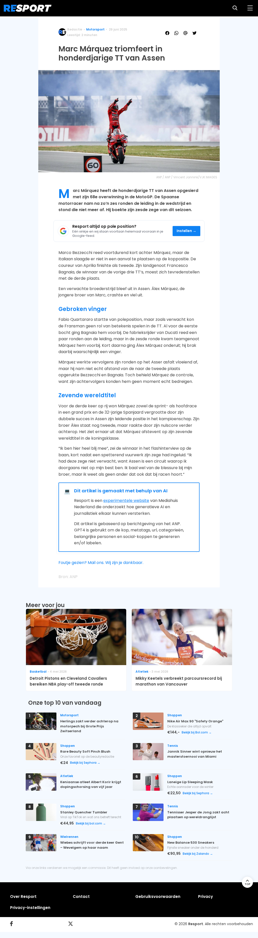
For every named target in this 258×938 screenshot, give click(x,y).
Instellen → (187, 231)
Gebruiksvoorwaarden (157, 896)
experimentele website (126, 500)
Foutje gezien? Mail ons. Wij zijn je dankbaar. (100, 562)
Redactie (74, 29)
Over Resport (23, 896)
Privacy (205, 896)
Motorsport (95, 29)
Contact (81, 896)
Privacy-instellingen (30, 907)
